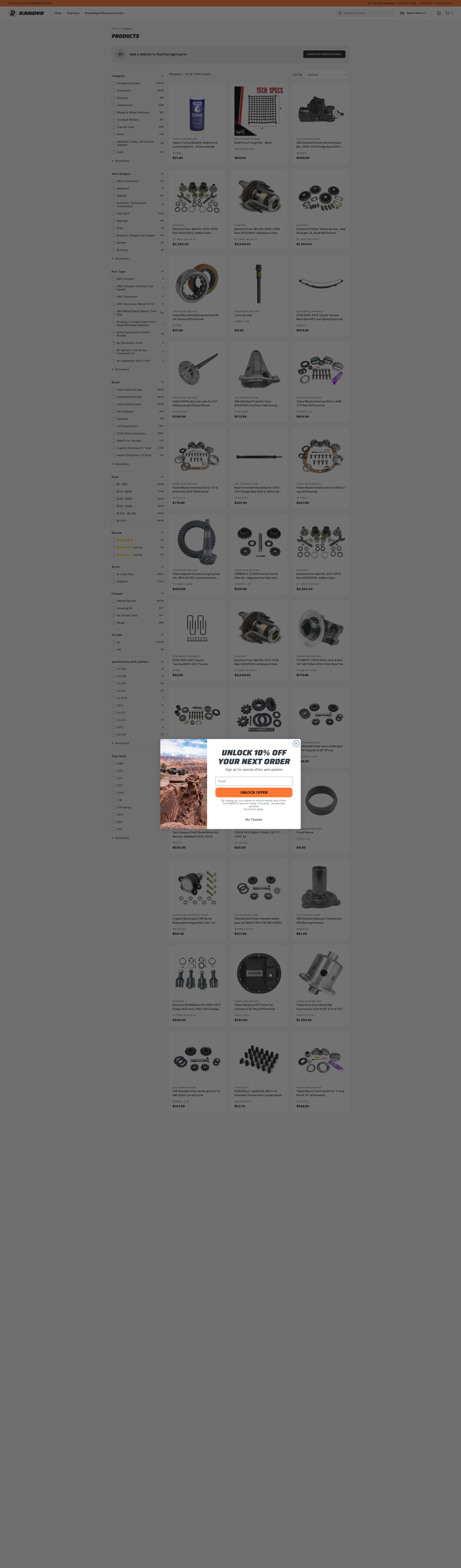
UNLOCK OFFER (254, 792)
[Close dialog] (296, 743)
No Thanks (253, 819)
